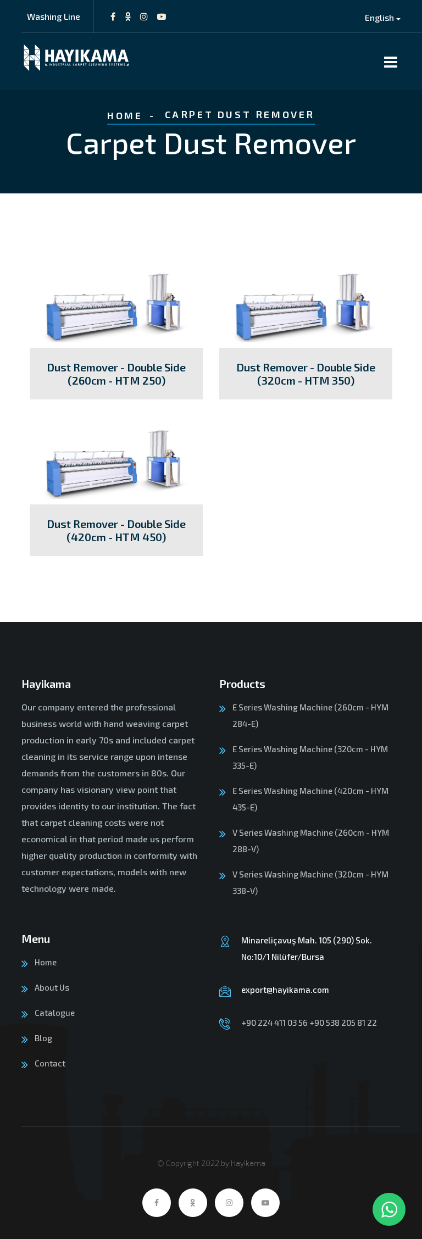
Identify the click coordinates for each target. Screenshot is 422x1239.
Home (124, 115)
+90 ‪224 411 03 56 (274, 1022)
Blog (43, 1038)
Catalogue (55, 1013)
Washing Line (53, 16)
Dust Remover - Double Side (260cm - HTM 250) (116, 373)
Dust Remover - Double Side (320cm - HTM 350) (305, 373)
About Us (52, 987)
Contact (50, 1063)
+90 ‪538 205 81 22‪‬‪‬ (343, 1022)
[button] (383, 17)
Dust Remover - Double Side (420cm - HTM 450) (116, 530)
